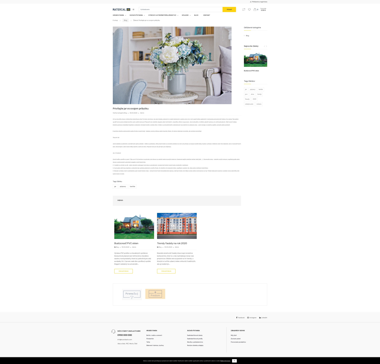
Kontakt (206, 15)
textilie (132, 186)
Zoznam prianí (235, 339)
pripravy (123, 186)
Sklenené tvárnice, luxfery (155, 345)
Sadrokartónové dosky (194, 335)
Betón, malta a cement (154, 335)
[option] (255, 62)
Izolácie (185, 15)
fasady (247, 99)
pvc (246, 94)
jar (115, 186)
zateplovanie (249, 104)
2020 (254, 99)
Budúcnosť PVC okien (126, 243)
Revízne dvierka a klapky (195, 345)
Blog (196, 15)
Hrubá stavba (118, 15)
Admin (142, 113)
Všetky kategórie (118, 113)
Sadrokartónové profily (195, 339)
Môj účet (234, 335)
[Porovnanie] (244, 9)
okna (252, 94)
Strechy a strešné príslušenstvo (162, 15)
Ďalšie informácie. (225, 361)
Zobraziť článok (123, 271)
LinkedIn (264, 318)
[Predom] (155, 294)
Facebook (241, 318)
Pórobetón (150, 339)
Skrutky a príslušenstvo (195, 342)
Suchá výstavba (136, 15)
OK (234, 360)
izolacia (259, 104)
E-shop (115, 20)
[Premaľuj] (132, 294)
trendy (259, 94)
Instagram (252, 318)
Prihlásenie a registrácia (259, 2)
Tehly (148, 342)
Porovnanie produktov (238, 342)
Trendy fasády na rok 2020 (172, 243)
